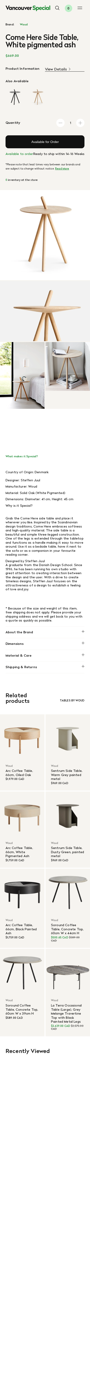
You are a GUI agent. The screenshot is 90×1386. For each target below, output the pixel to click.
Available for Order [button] (45, 142)
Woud (24, 24)
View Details (56, 69)
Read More (62, 168)
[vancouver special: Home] (28, 8)
